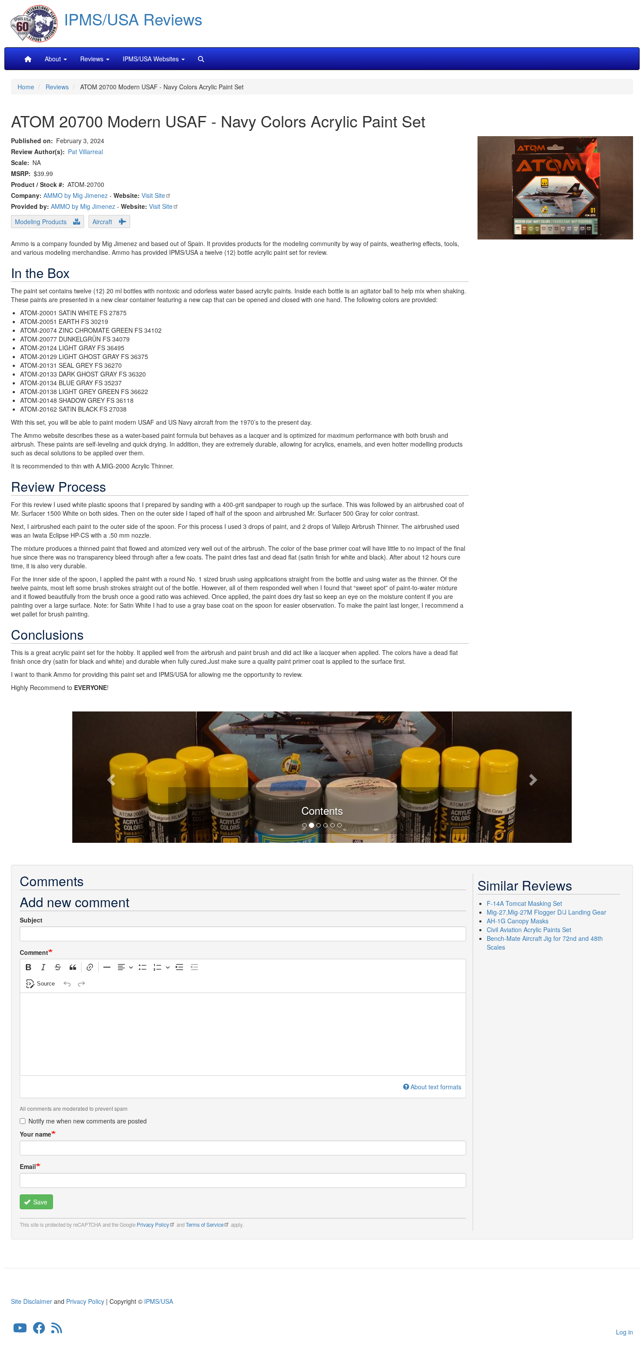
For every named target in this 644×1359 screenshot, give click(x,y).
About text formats (435, 1086)
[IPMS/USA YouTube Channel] (20, 1330)
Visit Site (153, 195)
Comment (34, 952)
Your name (35, 1134)
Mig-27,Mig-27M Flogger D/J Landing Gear (546, 912)
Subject (31, 919)
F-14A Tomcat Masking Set (524, 903)
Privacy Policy (153, 1224)
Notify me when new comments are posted (87, 1120)
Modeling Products (41, 221)
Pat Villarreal (85, 151)
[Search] (201, 59)
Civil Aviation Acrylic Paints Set (529, 929)
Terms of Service (204, 1224)
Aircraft (102, 221)
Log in (624, 1331)
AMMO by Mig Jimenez (75, 195)
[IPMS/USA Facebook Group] (39, 1330)
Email (28, 1166)
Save (39, 1201)
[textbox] (243, 1034)
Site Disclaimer (31, 1301)
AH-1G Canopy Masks (517, 920)
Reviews (57, 86)
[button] (322, 775)
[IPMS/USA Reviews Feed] (56, 1330)
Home (26, 86)
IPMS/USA (158, 1301)
